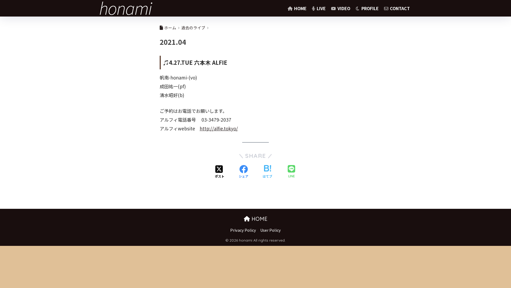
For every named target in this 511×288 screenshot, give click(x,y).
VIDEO (343, 8)
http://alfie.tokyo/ (219, 128)
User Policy (270, 230)
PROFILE (369, 8)
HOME (300, 8)
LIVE (321, 8)
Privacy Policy (243, 230)
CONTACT (399, 8)
